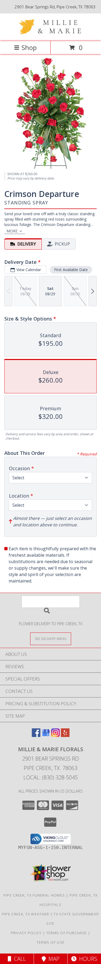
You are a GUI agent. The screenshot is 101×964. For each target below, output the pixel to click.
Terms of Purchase (66, 932)
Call (18, 958)
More (12, 230)
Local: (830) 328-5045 (50, 777)
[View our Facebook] (36, 735)
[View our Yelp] (65, 735)
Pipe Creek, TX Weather (25, 914)
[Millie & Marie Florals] (50, 33)
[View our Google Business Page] (45, 735)
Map (53, 958)
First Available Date (71, 269)
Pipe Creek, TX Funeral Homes (34, 895)
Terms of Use (51, 942)
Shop (29, 47)
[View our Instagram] (55, 735)
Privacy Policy (26, 932)
